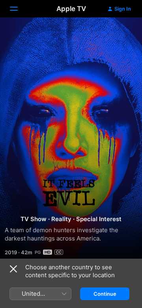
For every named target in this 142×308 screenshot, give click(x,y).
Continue (104, 294)
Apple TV (71, 9)
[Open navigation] (18, 8)
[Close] (13, 268)
